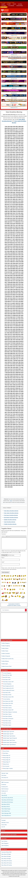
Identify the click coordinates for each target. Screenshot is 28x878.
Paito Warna (5, 753)
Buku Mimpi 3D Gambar (7, 862)
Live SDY (3, 4)
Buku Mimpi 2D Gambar (7, 860)
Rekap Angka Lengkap (8, 768)
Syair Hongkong (5, 845)
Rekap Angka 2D (6, 755)
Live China (20, 4)
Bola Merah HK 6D (6, 806)
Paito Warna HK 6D (7, 694)
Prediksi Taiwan (5, 650)
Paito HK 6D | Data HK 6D (7, 797)
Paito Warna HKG (6, 692)
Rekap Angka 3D (6, 757)
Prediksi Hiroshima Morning (10, 524)
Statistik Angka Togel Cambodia (9, 742)
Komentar (3, 533)
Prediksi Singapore (6, 643)
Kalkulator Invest (5, 822)
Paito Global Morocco (6, 815)
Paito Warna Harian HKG (8, 696)
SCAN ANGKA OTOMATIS (14, 604)
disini (11, 500)
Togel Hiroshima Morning (9, 521)
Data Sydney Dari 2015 (8, 703)
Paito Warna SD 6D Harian (7, 799)
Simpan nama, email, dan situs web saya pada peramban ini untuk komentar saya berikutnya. (13, 568)
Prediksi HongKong (6, 645)
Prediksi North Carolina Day (7, 658)
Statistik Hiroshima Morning (10, 519)
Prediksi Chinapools (6, 656)
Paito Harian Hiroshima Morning (11, 513)
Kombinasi (4, 784)
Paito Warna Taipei (7, 720)
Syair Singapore (5, 843)
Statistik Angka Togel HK (8, 733)
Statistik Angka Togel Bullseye (9, 744)
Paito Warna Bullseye (7, 716)
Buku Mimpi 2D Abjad (6, 854)
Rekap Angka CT (6, 761)
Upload (13, 551)
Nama (3, 557)
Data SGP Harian (6, 677)
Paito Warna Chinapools (8, 718)
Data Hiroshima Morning (14, 112)
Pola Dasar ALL (5, 777)
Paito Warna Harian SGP (8, 681)
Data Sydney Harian (7, 705)
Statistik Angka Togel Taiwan (9, 740)
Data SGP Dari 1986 (7, 675)
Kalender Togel (5, 773)
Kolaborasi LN (5, 791)
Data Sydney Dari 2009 (8, 701)
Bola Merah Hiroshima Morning (11, 517)
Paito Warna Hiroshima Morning (11, 510)
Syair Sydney (4, 841)
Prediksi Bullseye (5, 661)
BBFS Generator (5, 782)
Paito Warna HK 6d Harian (7, 802)
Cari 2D (3, 826)
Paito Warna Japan (7, 725)
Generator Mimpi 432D (6, 852)
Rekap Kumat (6, 764)
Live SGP (9, 4)
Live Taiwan (3, 5)
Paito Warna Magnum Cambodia (10, 712)
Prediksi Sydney (5, 648)
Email (2, 562)
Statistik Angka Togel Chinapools (10, 738)
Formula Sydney (6, 699)
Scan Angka (3, 7)
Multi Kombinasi (5, 788)
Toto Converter (6, 766)
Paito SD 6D (4, 795)
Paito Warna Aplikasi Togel (7, 2)
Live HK (14, 4)
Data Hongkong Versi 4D (8, 686)
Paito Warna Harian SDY (8, 709)
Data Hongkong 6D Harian (8, 690)
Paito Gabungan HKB (6, 813)
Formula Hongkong (7, 683)
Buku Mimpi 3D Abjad (6, 856)
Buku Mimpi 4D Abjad (6, 858)
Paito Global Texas (6, 811)
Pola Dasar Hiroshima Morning (11, 515)
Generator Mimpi (19, 5)
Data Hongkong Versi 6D (8, 688)
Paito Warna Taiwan (7, 714)
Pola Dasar (4, 775)
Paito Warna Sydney (7, 707)
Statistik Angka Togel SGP (8, 731)
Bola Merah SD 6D (6, 804)
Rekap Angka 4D (6, 759)
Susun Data (4, 824)
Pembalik (4, 820)
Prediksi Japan (5, 663)
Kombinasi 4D (5, 786)
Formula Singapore (7, 673)
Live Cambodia (11, 5)
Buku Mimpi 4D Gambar (7, 865)
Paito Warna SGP (6, 679)
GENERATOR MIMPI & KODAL (14, 605)
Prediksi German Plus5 (6, 666)
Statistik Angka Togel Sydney (9, 735)
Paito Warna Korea (7, 722)
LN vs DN (4, 793)
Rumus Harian (6, 751)
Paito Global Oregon (6, 808)
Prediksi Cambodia (6, 653)
